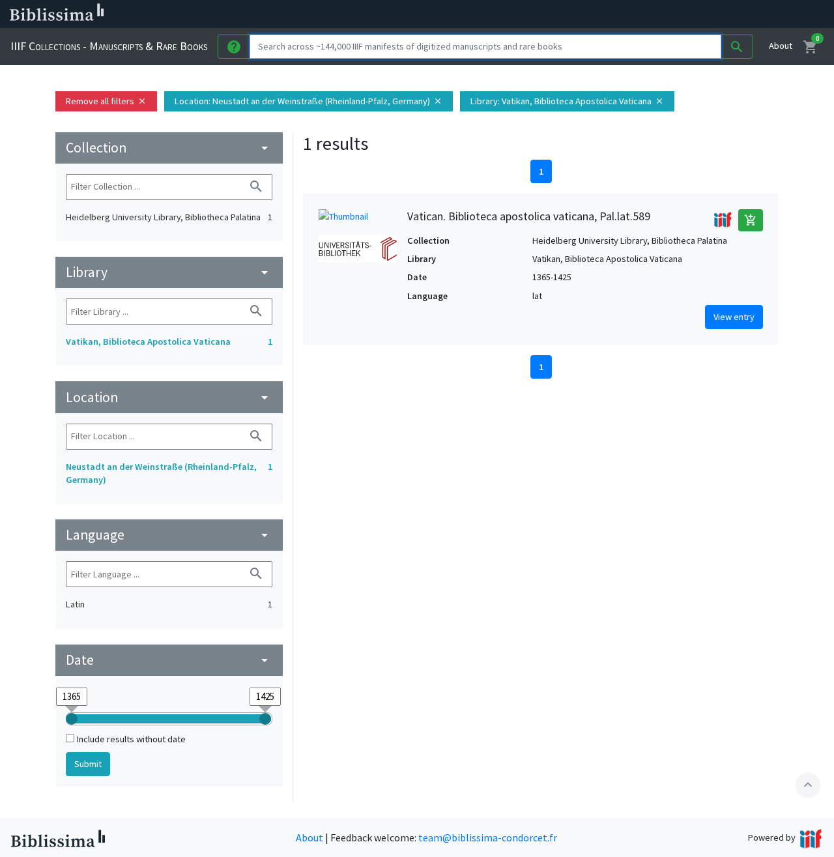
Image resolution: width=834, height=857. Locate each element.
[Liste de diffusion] (604, 14)
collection (169, 147)
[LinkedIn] (625, 14)
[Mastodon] (667, 14)
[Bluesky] (646, 14)
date (169, 660)
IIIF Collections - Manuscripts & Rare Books (108, 45)
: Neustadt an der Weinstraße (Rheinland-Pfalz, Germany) (308, 101)
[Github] (708, 14)
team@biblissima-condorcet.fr (487, 837)
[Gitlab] (729, 14)
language (169, 535)
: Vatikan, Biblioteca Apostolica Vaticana (567, 101)
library (169, 272)
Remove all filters (106, 101)
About (780, 45)
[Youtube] (688, 14)
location (169, 397)
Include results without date (131, 739)
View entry (734, 317)
